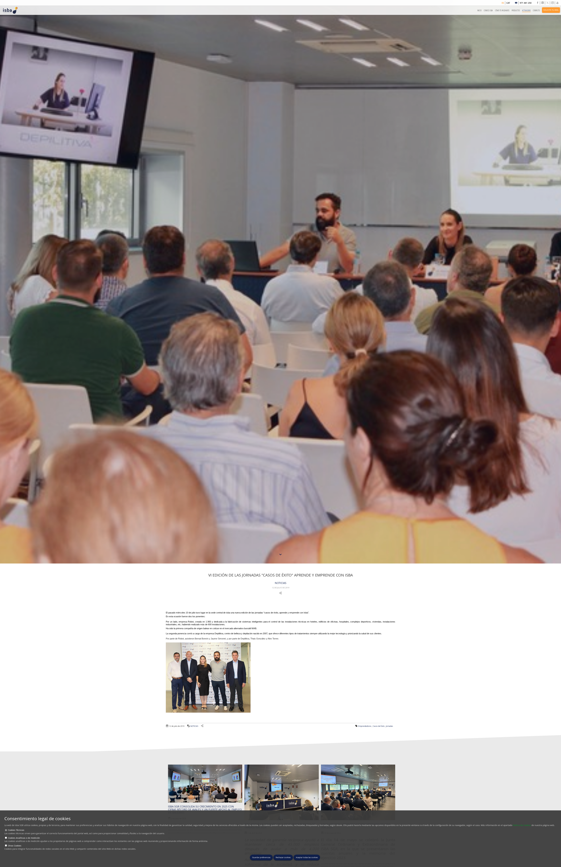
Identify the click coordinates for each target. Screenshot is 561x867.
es (503, 2)
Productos (516, 10)
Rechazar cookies (283, 857)
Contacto (536, 10)
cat (508, 2)
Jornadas (389, 726)
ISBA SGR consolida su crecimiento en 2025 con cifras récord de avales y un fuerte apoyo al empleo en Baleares (205, 809)
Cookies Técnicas (16, 830)
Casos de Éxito (379, 726)
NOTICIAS (280, 583)
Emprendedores (364, 726)
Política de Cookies (522, 825)
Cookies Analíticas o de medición (24, 838)
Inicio (479, 10)
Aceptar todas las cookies (307, 857)
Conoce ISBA (488, 10)
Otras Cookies (14, 845)
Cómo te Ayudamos (502, 10)
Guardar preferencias (261, 857)
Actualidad (526, 10)
